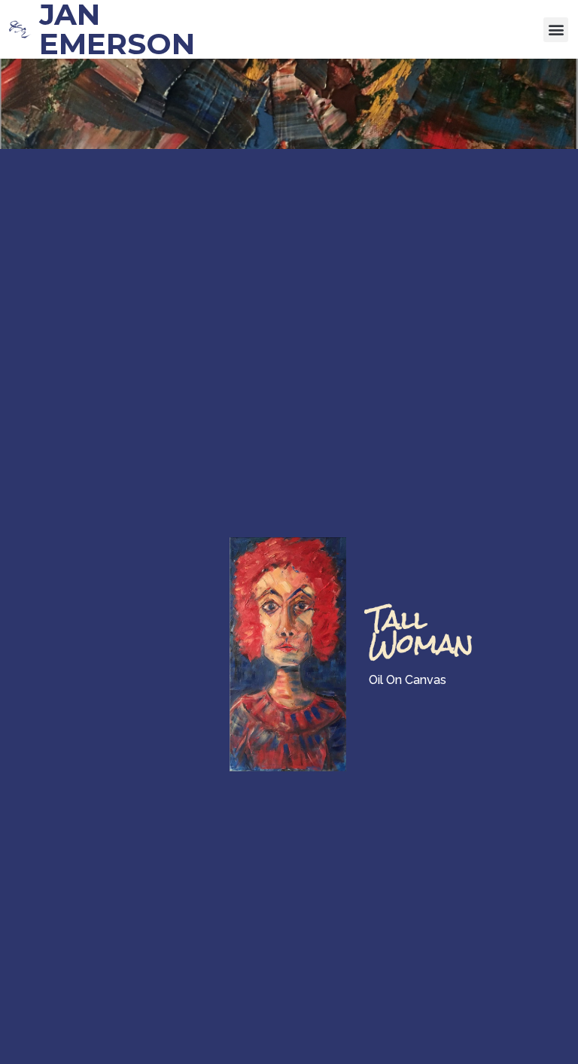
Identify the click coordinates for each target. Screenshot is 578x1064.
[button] (555, 29)
